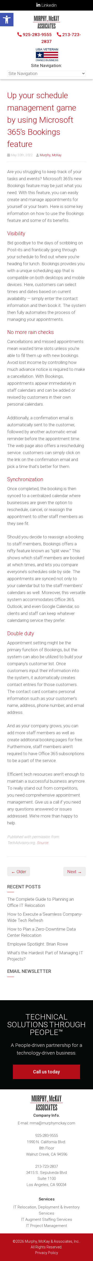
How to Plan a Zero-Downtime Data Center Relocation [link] (41, 932)
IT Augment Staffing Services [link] (46, 1219)
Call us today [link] (46, 1071)
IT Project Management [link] (46, 1225)
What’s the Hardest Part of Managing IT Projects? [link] (45, 956)
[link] (6, 19)
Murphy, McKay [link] (50, 155)
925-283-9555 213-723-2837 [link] (51, 38)
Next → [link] (74, 871)
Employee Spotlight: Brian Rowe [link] (37, 944)
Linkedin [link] (48, 5)
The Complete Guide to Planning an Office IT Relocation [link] (40, 902)
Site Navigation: (46, 65)
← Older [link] (18, 871)
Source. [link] (43, 843)
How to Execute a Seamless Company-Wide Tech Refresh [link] (44, 917)
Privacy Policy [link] (46, 1253)
